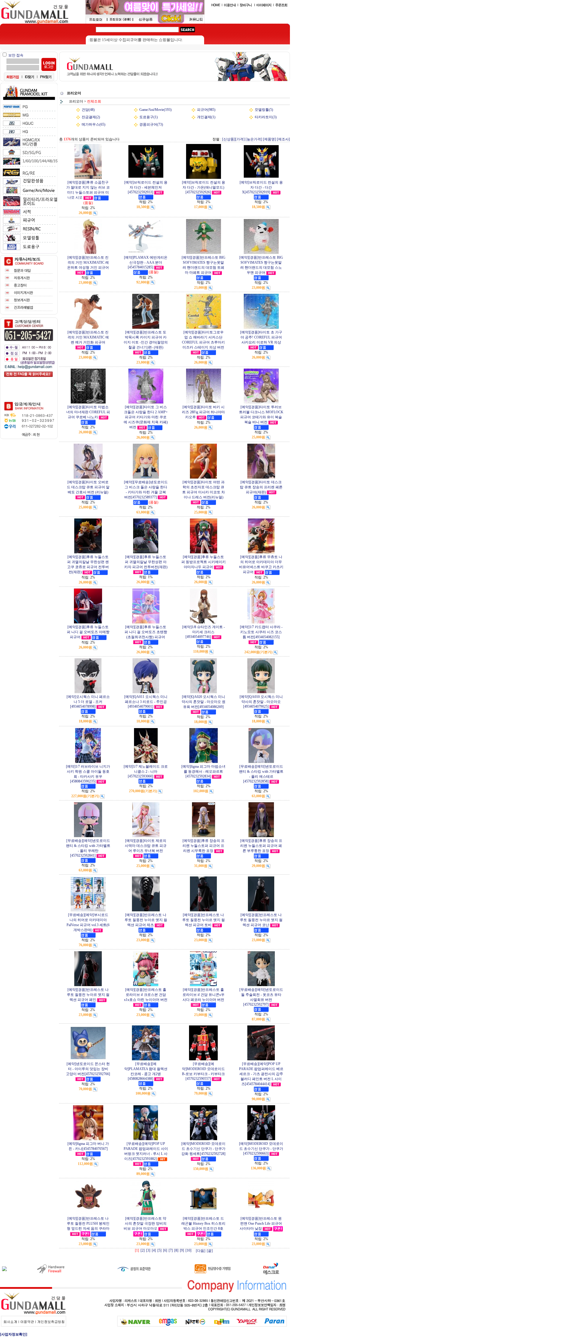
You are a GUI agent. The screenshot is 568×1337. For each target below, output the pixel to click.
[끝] (210, 1251)
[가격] (240, 139)
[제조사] (283, 139)
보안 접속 (15, 55)
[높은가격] (254, 139)
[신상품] (228, 139)
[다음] (200, 1251)
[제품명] (269, 139)
